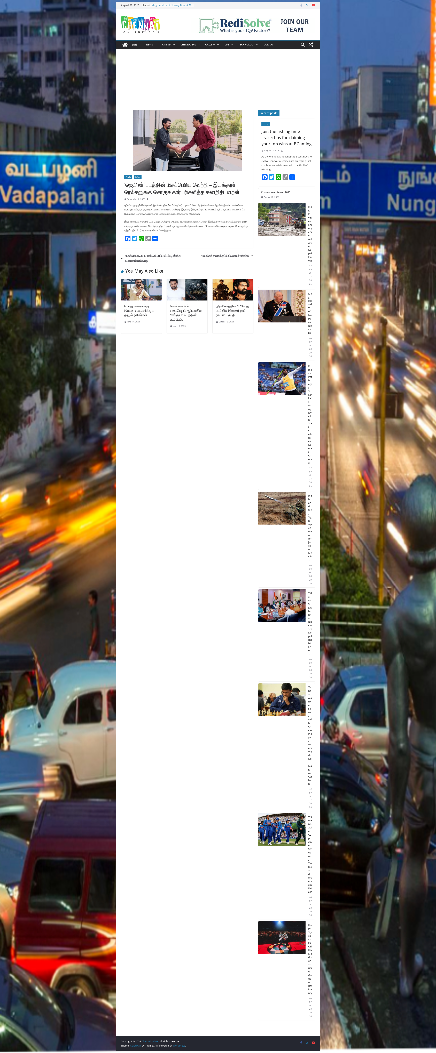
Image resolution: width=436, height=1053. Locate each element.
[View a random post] (311, 45)
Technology (246, 44)
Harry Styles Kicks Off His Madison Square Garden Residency (310, 959)
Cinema (166, 44)
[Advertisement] (218, 84)
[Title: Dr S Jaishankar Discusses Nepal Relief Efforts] (282, 635)
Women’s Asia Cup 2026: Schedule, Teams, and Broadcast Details (310, 854)
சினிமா (137, 177)
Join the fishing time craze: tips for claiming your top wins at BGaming (286, 137)
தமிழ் (134, 44)
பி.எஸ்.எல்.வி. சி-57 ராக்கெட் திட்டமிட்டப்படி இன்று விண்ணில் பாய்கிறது (153, 258)
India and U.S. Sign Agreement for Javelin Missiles (310, 528)
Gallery (210, 44)
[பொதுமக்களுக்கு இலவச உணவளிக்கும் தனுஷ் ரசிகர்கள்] (141, 281)
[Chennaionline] (125, 45)
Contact (269, 44)
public (265, 124)
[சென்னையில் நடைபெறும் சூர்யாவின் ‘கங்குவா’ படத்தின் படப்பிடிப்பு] (187, 281)
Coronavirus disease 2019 (166, 5)
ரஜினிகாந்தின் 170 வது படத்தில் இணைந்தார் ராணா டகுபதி (232, 310)
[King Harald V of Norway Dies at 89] (282, 325)
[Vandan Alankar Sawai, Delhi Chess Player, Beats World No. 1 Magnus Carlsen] (282, 747)
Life (227, 44)
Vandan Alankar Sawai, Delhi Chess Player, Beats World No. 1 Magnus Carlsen (310, 735)
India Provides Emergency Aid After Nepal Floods (310, 233)
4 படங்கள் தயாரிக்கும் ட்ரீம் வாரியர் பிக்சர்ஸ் (225, 256)
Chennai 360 (188, 44)
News (149, 44)
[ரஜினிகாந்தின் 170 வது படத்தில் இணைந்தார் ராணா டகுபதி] (233, 281)
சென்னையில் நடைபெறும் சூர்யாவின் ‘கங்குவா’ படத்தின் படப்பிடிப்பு (186, 313)
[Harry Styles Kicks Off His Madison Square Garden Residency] (282, 970)
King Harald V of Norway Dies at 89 (310, 313)
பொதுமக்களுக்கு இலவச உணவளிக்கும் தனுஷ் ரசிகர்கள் (139, 310)
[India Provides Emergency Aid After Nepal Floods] (282, 245)
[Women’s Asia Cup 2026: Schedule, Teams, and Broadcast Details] (282, 866)
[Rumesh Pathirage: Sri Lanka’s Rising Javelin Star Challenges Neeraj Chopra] (282, 426)
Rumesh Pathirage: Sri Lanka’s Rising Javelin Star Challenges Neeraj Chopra (310, 414)
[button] (139, 44)
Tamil (128, 177)
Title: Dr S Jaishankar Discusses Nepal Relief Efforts (310, 624)
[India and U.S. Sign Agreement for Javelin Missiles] (282, 539)
